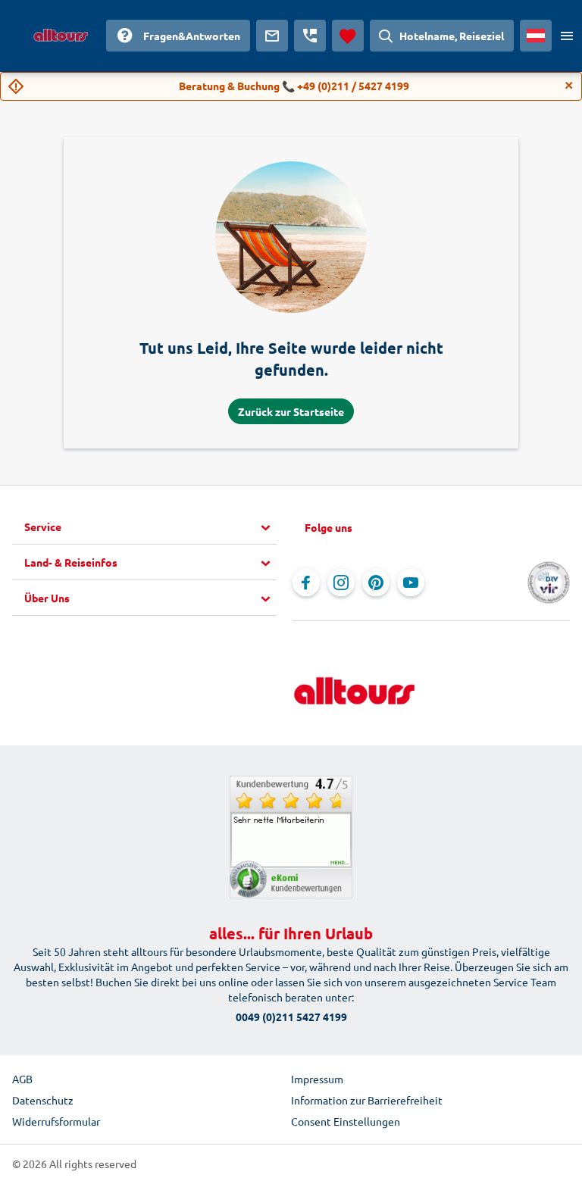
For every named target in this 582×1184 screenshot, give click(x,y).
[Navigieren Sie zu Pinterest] (376, 582)
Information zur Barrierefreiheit (367, 1100)
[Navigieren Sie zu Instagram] (341, 582)
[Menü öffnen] (567, 35)
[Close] (569, 85)
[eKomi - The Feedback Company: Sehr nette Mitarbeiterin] (291, 837)
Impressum (317, 1079)
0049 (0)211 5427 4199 (291, 1016)
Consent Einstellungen (345, 1121)
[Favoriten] (348, 36)
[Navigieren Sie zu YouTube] (410, 582)
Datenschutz (43, 1100)
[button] (150, 527)
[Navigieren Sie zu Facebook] (306, 582)
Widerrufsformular (56, 1121)
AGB (22, 1079)
